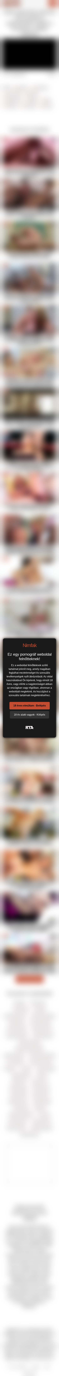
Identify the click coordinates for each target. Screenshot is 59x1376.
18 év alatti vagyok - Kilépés (29, 714)
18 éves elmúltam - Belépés (29, 705)
